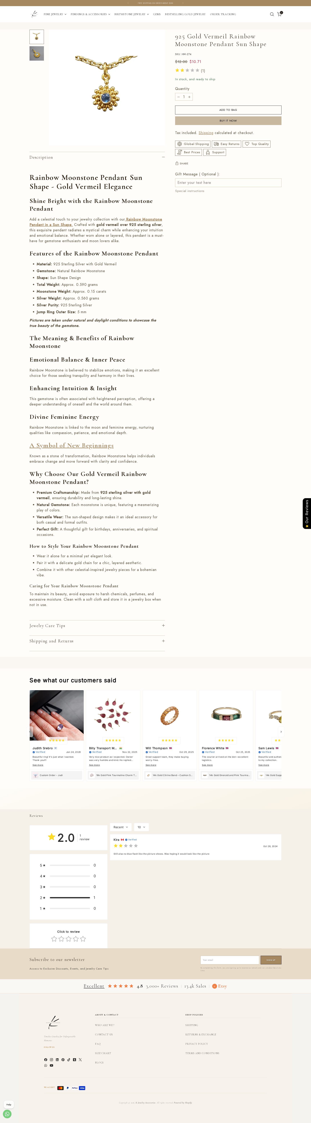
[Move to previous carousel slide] (270, 803)
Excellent (94, 986)
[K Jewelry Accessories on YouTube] (52, 1066)
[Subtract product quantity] (178, 96)
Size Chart (103, 1053)
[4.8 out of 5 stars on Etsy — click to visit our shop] (120, 986)
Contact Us (104, 1034)
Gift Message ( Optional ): (197, 174)
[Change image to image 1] (37, 37)
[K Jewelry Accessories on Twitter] (80, 1060)
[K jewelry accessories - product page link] (125, 219)
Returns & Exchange (200, 1034)
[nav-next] (281, 731)
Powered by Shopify (183, 1102)
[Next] (183, 3)
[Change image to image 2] (37, 53)
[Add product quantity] (189, 96)
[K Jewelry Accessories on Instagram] (52, 1060)
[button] (68, 865)
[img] (187, 70)
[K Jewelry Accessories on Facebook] (46, 1060)
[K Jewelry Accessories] (34, 14)
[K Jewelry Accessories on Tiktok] (69, 1060)
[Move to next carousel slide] (278, 802)
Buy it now (228, 121)
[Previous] (128, 3)
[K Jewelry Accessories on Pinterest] (63, 1060)
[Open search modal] (272, 14)
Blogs (99, 1062)
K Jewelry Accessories (146, 1102)
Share (184, 163)
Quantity (182, 88)
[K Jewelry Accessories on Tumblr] (75, 1060)
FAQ (98, 1043)
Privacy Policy (196, 1043)
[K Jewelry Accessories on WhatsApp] (46, 1066)
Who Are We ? (104, 1025)
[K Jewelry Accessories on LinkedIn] (57, 1060)
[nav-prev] (30, 731)
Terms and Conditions (202, 1053)
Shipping (206, 132)
